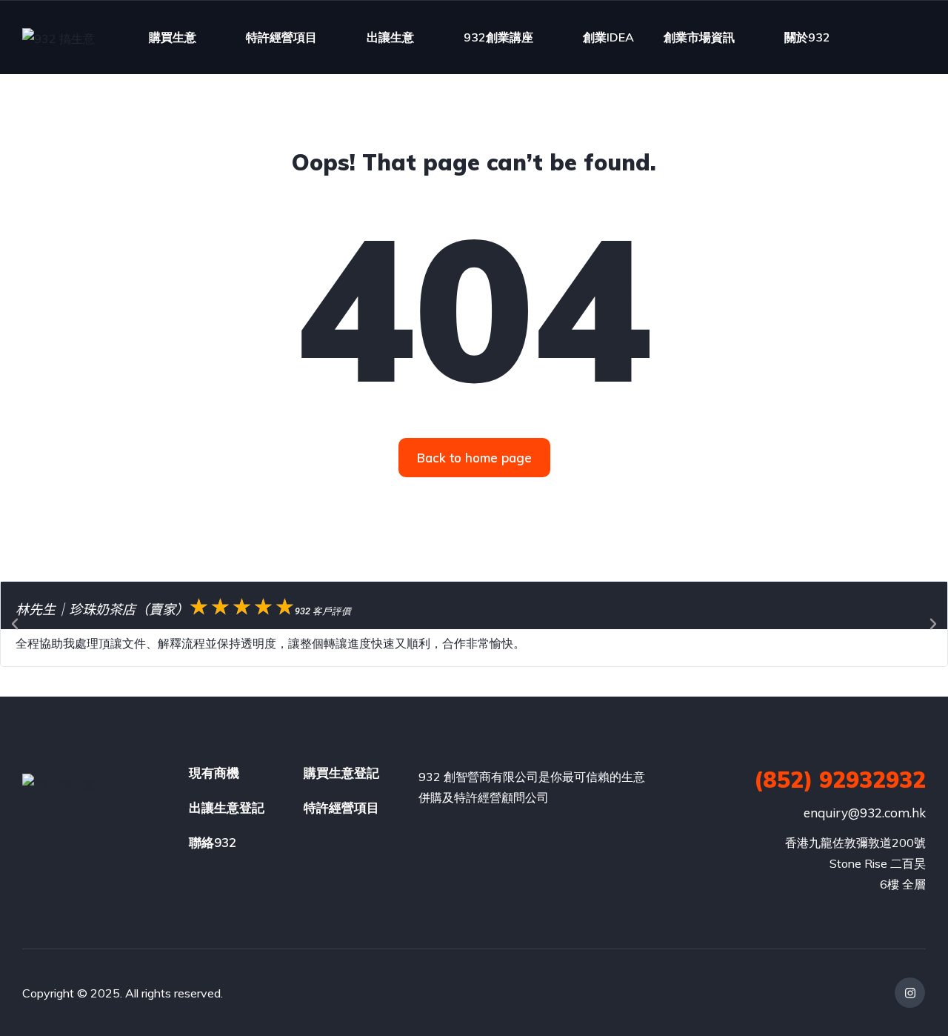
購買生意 (172, 37)
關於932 (807, 37)
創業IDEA (608, 37)
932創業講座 (498, 37)
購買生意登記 (341, 772)
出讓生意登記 (226, 807)
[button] (14, 624)
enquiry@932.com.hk (865, 812)
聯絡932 (212, 842)
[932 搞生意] (58, 37)
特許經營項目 (281, 37)
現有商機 (214, 772)
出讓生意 (390, 37)
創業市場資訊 (699, 37)
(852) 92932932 (840, 780)
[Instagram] (910, 992)
